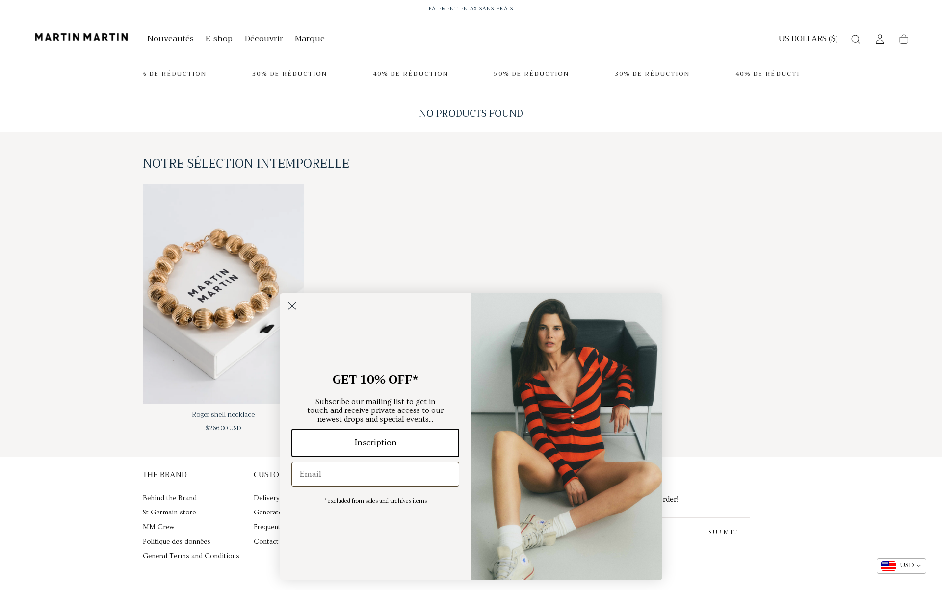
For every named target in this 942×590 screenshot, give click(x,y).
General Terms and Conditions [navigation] (191, 556)
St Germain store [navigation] (169, 512)
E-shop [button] (219, 40)
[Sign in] (880, 39)
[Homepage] (81, 39)
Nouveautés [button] (170, 40)
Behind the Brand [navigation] (170, 498)
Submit (722, 532)
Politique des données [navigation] (176, 542)
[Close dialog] (292, 305)
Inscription (375, 442)
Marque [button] (310, 40)
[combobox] (901, 566)
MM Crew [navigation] (158, 527)
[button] (808, 40)
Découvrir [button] (264, 40)
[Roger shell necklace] (223, 294)
